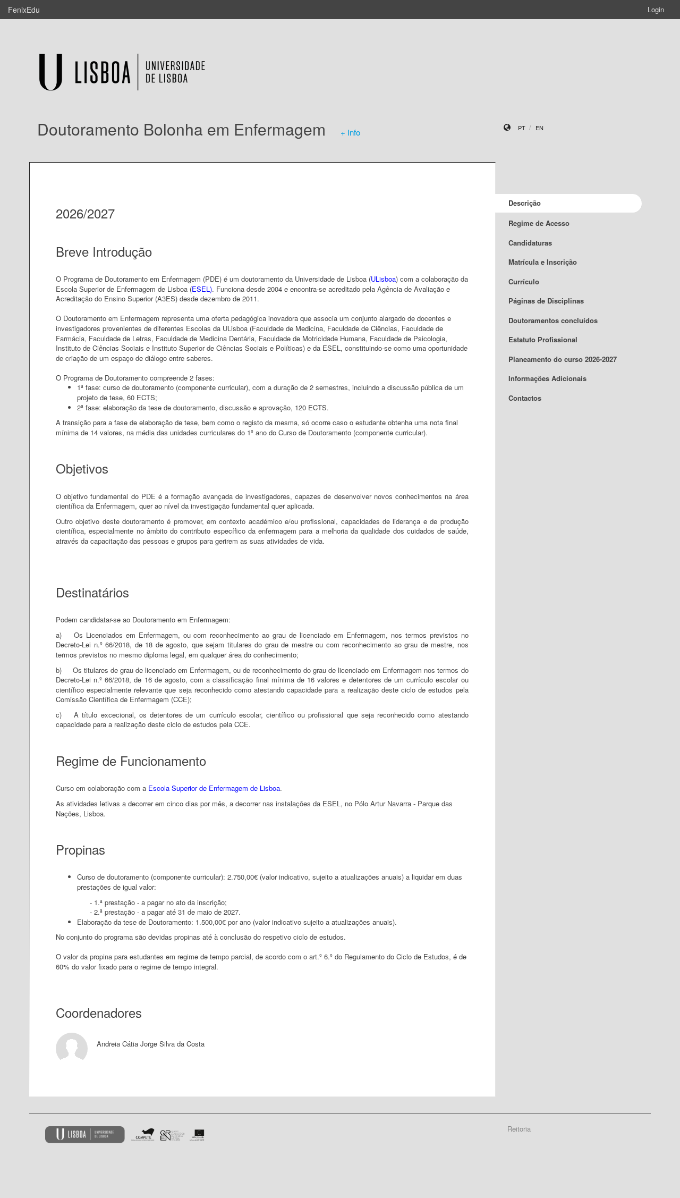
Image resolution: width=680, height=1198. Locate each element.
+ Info (350, 132)
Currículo (523, 281)
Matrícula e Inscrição (542, 262)
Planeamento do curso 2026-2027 (562, 359)
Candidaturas (530, 243)
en (539, 127)
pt (521, 127)
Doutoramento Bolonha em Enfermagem (181, 128)
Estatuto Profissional (542, 339)
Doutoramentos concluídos (553, 320)
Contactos (524, 398)
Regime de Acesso (539, 223)
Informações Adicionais (547, 378)
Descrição (524, 203)
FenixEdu (24, 9)
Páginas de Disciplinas (546, 301)
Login (656, 9)
